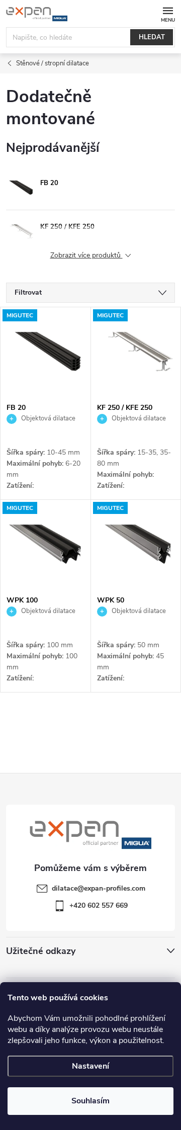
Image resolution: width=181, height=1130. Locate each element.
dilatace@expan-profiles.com (98, 888)
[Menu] (167, 13)
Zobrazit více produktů (86, 255)
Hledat (152, 37)
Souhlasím (90, 1100)
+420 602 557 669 (98, 905)
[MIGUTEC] (45, 352)
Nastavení (90, 1066)
